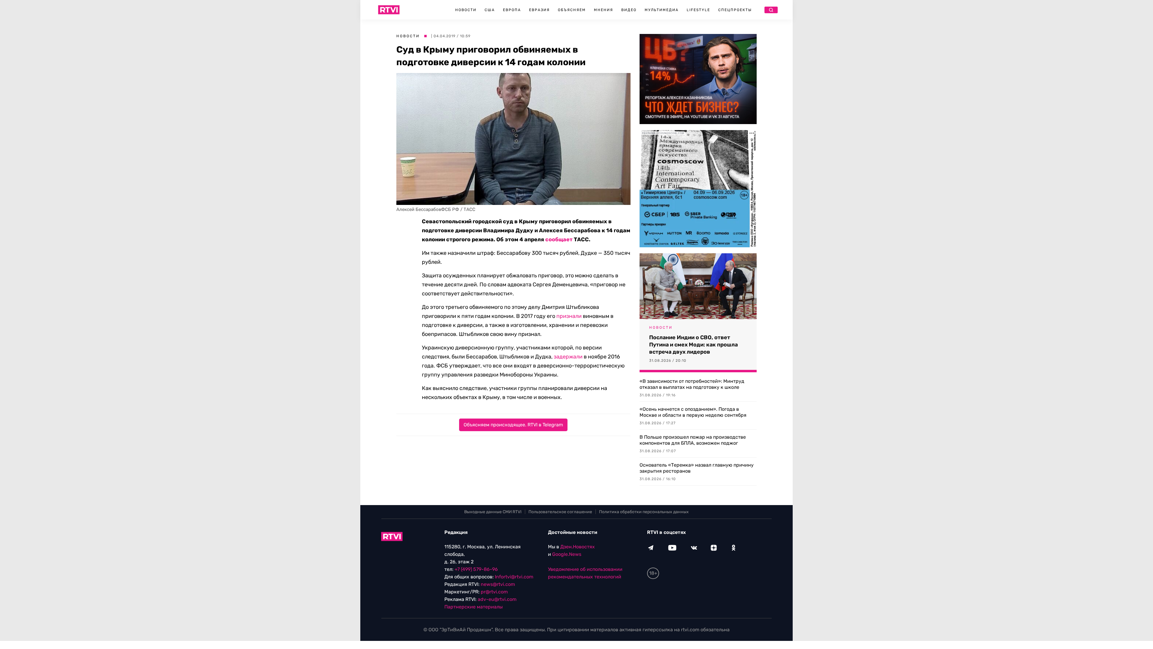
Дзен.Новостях (577, 547)
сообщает (559, 239)
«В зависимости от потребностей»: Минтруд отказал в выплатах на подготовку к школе (692, 384)
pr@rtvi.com (494, 592)
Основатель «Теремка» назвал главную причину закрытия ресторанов (697, 468)
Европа (512, 10)
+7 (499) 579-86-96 (476, 569)
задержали (568, 356)
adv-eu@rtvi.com (497, 599)
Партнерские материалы (473, 607)
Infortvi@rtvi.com (514, 577)
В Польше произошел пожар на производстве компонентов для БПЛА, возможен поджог (693, 440)
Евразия (539, 10)
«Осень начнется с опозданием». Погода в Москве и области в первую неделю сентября (693, 412)
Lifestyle (698, 10)
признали (569, 316)
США (490, 10)
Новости (466, 10)
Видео (629, 10)
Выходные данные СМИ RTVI (493, 511)
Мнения (603, 10)
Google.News (566, 554)
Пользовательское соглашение (560, 511)
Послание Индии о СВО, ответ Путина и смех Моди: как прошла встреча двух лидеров (693, 344)
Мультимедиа (662, 10)
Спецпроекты (735, 10)
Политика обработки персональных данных (644, 511)
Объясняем (572, 10)
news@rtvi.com (498, 584)
